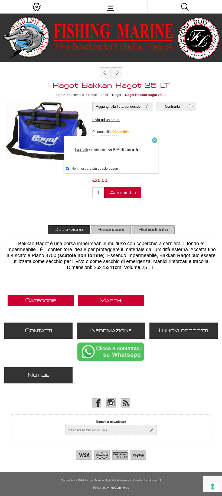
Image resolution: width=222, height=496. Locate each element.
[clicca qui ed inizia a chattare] (111, 361)
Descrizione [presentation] (68, 230)
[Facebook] (96, 403)
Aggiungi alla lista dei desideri (119, 106)
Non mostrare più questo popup (94, 168)
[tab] (69, 229)
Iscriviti (81, 149)
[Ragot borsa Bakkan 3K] (117, 72)
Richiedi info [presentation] (153, 230)
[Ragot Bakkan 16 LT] (105, 72)
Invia (151, 430)
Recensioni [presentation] (110, 230)
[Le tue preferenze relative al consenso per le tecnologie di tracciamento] (212, 486)
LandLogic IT (152, 480)
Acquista (123, 192)
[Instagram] (111, 403)
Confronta (172, 106)
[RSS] (125, 403)
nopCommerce (119, 487)
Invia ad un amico (106, 120)
